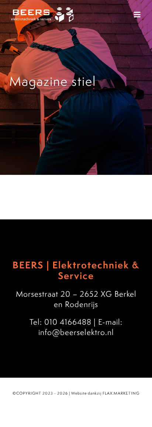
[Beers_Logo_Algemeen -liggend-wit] (42, 11)
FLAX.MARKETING (121, 393)
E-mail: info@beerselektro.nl (80, 327)
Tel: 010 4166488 (60, 322)
